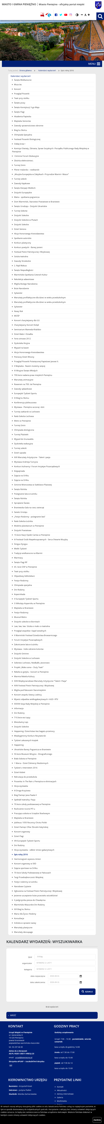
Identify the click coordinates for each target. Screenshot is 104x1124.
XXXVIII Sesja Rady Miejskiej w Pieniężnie (32, 703)
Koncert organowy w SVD (25, 863)
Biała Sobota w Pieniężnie (25, 758)
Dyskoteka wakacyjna (23, 443)
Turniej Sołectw (20, 210)
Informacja (18, 708)
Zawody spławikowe (23, 389)
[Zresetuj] (85, 14)
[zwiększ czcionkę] (88, 14)
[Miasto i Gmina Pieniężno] (95, 4)
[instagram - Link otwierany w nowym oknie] (71, 15)
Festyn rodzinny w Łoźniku (25, 882)
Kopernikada (19, 594)
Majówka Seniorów (22, 121)
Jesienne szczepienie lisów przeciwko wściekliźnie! (36, 895)
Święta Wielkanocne (22, 80)
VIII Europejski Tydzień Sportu (27, 840)
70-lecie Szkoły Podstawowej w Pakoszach (32, 872)
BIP (11, 1065)
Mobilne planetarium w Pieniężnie (29, 525)
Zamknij (97, 1120)
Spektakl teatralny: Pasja (24, 799)
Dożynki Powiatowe (22, 530)
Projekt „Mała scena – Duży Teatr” (28, 667)
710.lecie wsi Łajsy (22, 717)
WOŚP (17, 315)
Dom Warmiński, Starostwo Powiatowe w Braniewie (36, 201)
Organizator (27, 963)
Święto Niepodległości (23, 270)
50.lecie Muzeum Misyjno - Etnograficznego (33, 754)
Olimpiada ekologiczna (24, 430)
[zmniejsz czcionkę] (82, 14)
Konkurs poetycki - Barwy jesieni (28, 247)
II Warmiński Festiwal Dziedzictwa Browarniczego (35, 635)
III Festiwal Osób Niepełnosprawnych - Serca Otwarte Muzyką (41, 539)
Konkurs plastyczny (22, 242)
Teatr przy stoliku (21, 98)
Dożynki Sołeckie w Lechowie (27, 658)
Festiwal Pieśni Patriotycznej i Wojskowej (32, 252)
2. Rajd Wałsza (20, 265)
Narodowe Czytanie (22, 886)
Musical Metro (20, 617)
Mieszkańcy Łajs (21, 722)
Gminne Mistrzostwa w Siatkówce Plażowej (33, 484)
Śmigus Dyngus (21, 544)
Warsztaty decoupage (23, 932)
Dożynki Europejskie (23, 192)
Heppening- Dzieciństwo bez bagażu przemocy (34, 731)
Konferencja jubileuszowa (25, 402)
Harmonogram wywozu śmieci (27, 859)
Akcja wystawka (21, 786)
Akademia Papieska (22, 116)
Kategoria (28, 969)
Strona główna (25, 70)
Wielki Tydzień (20, 548)
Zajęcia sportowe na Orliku (26, 868)
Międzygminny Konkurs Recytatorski (30, 735)
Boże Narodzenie (21, 288)
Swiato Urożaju (20, 512)
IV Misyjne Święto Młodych (26, 370)
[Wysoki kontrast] (77, 15)
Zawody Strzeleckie (22, 261)
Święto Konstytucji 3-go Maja (26, 107)
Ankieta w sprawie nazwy (25, 923)
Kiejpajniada (19, 471)
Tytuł (30, 957)
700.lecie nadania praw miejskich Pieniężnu (33, 375)
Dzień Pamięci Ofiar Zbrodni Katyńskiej (31, 827)
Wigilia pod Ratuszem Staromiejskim (30, 690)
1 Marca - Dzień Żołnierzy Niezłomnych (31, 763)
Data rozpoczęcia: (38, 976)
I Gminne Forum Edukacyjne (26, 156)
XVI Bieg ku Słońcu (22, 909)
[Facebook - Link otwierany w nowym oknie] (56, 15)
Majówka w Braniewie (23, 608)
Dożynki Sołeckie (21, 215)
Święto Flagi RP (20, 562)
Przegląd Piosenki (21, 93)
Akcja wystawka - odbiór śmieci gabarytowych (34, 850)
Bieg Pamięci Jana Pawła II (25, 795)
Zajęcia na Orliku (21, 475)
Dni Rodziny (19, 589)
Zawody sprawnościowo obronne (28, 125)
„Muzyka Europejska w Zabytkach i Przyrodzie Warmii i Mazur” (41, 174)
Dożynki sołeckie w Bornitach (27, 621)
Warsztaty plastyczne (23, 927)
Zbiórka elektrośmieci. (23, 160)
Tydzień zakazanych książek (26, 740)
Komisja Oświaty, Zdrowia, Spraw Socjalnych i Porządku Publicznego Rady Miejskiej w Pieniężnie (50, 150)
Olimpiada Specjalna (23, 134)
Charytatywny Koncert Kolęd (26, 325)
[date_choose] (80, 976)
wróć (13, 1015)
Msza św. (18, 84)
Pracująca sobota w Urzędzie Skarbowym (32, 813)
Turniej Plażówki (21, 434)
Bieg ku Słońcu (20, 130)
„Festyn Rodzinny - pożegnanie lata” (29, 516)
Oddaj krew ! (19, 144)
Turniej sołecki (20, 179)
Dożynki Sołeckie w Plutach (26, 220)
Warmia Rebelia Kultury (24, 676)
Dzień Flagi (19, 836)
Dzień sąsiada (20, 452)
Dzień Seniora (20, 229)
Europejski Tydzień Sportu (25, 393)
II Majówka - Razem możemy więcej (29, 366)
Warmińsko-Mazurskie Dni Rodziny (29, 904)
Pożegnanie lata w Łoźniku (25, 494)
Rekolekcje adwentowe (24, 279)
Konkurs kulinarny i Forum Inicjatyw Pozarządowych (37, 466)
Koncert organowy (22, 831)
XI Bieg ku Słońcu (21, 398)
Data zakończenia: (37, 982)
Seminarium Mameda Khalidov (27, 329)
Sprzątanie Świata (21, 503)
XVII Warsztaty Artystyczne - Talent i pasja (32, 457)
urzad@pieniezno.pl (23, 1057)
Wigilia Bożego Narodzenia (25, 284)
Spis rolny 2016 (21, 854)
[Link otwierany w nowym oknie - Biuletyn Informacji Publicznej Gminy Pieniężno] (42, 15)
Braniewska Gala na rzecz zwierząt (29, 507)
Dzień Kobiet (19, 772)
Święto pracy (19, 102)
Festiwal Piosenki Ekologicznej (27, 139)
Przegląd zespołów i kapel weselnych (30, 630)
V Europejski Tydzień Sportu (26, 599)
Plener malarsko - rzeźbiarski (26, 169)
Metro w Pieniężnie (22, 420)
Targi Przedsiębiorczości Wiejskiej (28, 877)
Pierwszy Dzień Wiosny (24, 357)
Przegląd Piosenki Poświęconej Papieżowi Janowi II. (36, 361)
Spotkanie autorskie (22, 238)
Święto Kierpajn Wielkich (25, 188)
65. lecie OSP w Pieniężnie (25, 567)
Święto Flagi (19, 112)
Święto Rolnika (20, 489)
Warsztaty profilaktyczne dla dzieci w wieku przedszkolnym (40, 297)
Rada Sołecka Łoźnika (23, 521)
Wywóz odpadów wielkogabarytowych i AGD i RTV (36, 699)
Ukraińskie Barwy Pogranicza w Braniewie (32, 749)
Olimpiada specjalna (23, 585)
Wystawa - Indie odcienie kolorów (29, 649)
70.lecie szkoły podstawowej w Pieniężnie (32, 804)
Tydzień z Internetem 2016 (25, 767)
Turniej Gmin (19, 165)
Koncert (17, 89)
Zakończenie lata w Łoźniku (26, 644)
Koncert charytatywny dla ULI (27, 320)
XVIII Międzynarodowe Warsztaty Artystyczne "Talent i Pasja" (40, 681)
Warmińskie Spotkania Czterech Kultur (30, 274)
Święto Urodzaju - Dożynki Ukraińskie (30, 206)
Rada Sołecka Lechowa (24, 416)
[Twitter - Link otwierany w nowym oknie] (61, 15)
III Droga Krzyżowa (22, 790)
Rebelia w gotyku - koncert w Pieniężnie (31, 672)
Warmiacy (18, 557)
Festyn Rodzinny (21, 580)
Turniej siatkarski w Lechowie (27, 411)
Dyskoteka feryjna (22, 343)
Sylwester (18, 293)
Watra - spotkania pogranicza (26, 197)
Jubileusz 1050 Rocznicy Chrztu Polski (30, 822)
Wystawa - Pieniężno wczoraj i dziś (29, 407)
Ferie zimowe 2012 (22, 338)
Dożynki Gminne (21, 653)
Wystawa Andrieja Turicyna (26, 462)
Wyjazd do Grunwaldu (23, 439)
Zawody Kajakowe (22, 183)
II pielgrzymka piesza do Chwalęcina (29, 900)
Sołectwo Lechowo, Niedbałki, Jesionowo (32, 662)
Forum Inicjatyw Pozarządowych (28, 640)
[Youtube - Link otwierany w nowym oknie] (66, 15)
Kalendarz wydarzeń (47, 70)
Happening (19, 745)
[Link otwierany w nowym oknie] (48, 15)
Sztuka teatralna (21, 256)
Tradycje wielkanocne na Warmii (28, 553)
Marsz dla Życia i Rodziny (25, 913)
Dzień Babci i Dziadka (23, 334)
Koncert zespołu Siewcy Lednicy (28, 694)
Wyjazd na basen (21, 347)
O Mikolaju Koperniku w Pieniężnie (29, 603)
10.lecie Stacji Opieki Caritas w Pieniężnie (32, 535)
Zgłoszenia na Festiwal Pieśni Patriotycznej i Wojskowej (38, 891)
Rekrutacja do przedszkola (25, 777)
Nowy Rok (18, 311)
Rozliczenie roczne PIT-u (24, 808)
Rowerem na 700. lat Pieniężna (27, 384)
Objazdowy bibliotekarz (24, 576)
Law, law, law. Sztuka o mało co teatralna (32, 626)
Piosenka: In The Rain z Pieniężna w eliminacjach (35, 781)
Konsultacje (19, 918)
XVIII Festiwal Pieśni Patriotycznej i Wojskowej (34, 685)
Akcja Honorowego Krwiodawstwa (29, 233)
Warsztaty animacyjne (23, 379)
